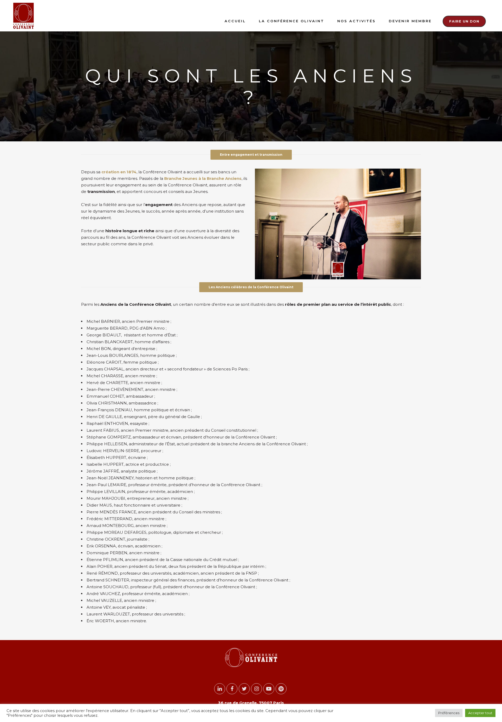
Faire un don (464, 21)
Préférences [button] (448, 713)
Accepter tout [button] (480, 713)
